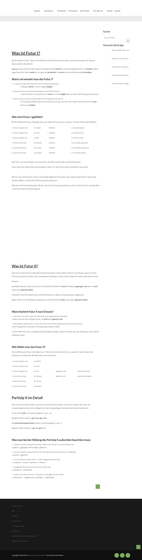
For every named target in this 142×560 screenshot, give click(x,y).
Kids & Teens (84, 11)
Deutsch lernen (17, 506)
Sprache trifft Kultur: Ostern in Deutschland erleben (121, 50)
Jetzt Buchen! (16, 521)
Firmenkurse (73, 11)
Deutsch (37, 11)
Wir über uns (98, 11)
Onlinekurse (61, 11)
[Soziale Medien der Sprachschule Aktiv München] (116, 555)
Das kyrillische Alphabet (120, 75)
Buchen (117, 11)
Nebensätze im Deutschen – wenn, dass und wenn (121, 67)
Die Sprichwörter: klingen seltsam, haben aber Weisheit (121, 84)
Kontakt (109, 11)
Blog (13, 511)
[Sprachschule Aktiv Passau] (138, 547)
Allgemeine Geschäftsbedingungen (24, 536)
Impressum (16, 531)
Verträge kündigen (18, 526)
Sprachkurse (48, 11)
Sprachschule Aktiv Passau (37, 555)
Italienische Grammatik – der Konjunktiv (121, 59)
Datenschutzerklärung (19, 541)
